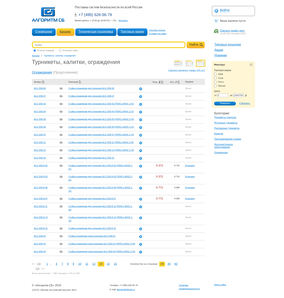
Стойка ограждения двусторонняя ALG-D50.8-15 (92, 228)
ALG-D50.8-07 (41, 198)
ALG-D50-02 (40, 251)
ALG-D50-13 (40, 150)
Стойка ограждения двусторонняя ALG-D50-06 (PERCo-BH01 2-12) (101, 127)
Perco (221, 82)
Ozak (220, 78)
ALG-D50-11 (40, 142)
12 (93, 263)
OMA (220, 74)
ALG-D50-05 (40, 119)
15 (115, 263)
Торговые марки (132, 31)
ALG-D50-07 (40, 134)
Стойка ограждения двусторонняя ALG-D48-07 (91, 96)
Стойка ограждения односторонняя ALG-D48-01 (91, 236)
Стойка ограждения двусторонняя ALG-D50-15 (91, 158)
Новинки (220, 55)
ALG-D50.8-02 (41, 165)
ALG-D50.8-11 (40, 206)
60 (176, 263)
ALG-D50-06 (40, 127)
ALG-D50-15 (40, 158)
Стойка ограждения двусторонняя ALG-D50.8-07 (92, 198)
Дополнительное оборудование (223, 146)
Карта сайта (220, 285)
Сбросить (244, 103)
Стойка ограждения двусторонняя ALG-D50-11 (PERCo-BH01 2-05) (101, 142)
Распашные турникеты (227, 128)
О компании (43, 31)
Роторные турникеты (225, 122)
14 (108, 263)
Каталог (65, 31)
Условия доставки (157, 33)
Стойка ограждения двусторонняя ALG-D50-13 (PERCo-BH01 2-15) (101, 150)
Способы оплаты (157, 30)
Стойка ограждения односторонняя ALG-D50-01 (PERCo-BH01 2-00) (101, 244)
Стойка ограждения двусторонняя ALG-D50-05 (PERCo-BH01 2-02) (101, 119)
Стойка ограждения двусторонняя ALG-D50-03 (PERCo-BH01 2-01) (101, 104)
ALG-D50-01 (40, 244)
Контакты (123, 20)
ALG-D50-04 (40, 111)
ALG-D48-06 (40, 88)
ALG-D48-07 (40, 96)
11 (86, 263)
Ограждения (221, 152)
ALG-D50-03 (40, 104)
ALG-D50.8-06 (41, 187)
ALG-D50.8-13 (41, 217)
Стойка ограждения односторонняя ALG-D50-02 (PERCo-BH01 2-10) (101, 251)
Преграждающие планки (227, 139)
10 (79, 263)
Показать (225, 103)
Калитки (218, 133)
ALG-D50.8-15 (41, 228)
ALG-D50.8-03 (41, 176)
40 (169, 263)
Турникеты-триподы (225, 117)
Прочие (221, 86)
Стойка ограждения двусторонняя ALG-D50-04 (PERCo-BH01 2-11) (101, 111)
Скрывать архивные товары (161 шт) (186, 70)
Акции (218, 50)
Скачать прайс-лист (232, 30)
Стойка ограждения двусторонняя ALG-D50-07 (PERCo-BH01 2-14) (101, 134)
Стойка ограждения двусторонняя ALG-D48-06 (91, 88)
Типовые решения (227, 44)
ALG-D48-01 (40, 236)
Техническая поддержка (95, 31)
